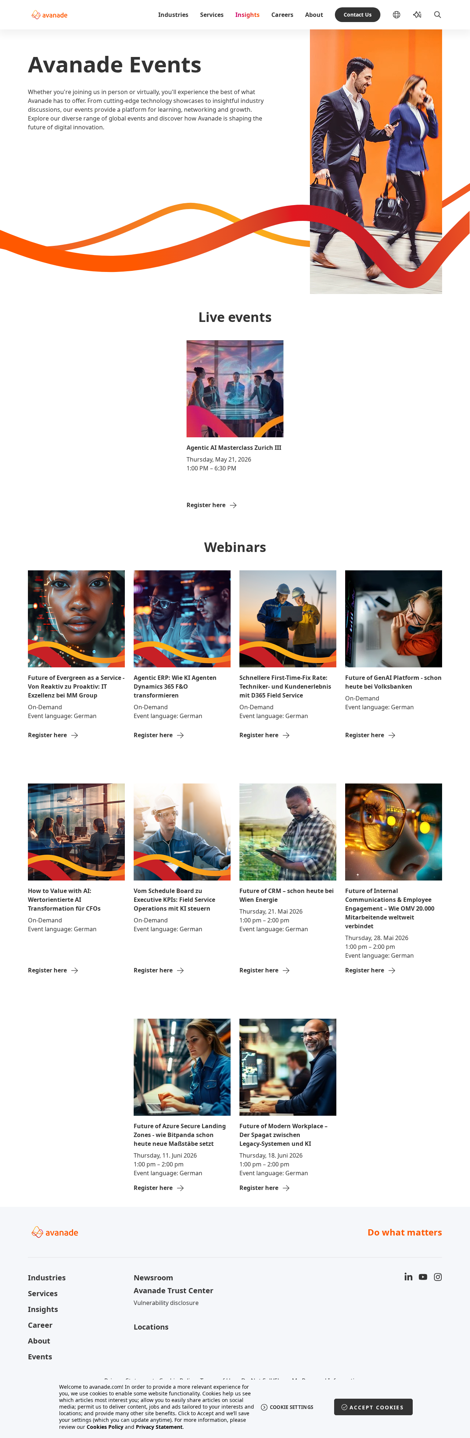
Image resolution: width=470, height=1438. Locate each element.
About (314, 15)
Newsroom (153, 1278)
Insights (247, 15)
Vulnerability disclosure (166, 1303)
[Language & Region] (402, 14)
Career (40, 1325)
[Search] (437, 14)
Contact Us (358, 14)
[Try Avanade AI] (417, 14)
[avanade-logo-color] (49, 15)
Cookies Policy (105, 1426)
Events (40, 1357)
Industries (173, 15)
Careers (282, 15)
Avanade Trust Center (173, 1290)
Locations (151, 1327)
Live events (235, 317)
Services (212, 15)
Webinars (235, 547)
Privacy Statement (159, 1426)
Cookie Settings (292, 1407)
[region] (235, 1407)
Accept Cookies (377, 1407)
